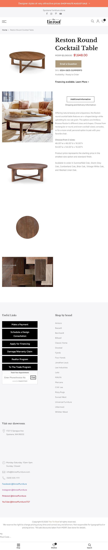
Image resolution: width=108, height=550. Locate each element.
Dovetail (58, 348)
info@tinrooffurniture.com (18, 472)
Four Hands (60, 358)
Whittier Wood (61, 412)
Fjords (58, 353)
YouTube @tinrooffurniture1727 (16, 502)
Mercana (59, 382)
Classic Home (61, 343)
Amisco (58, 323)
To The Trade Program (20, 367)
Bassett (58, 328)
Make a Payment (20, 324)
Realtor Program (20, 359)
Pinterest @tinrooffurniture (14, 496)
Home (4, 30)
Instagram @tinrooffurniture (14, 490)
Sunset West (60, 397)
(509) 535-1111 (13, 478)
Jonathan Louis (61, 362)
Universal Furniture (63, 402)
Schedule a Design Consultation (20, 334)
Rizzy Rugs (60, 392)
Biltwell (58, 338)
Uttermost (59, 407)
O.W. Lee (59, 387)
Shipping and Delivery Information (80, 105)
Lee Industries (61, 367)
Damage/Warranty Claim (19, 351)
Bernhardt (59, 333)
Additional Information (80, 99)
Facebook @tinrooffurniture (14, 484)
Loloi (57, 372)
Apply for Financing (20, 343)
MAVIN (58, 377)
